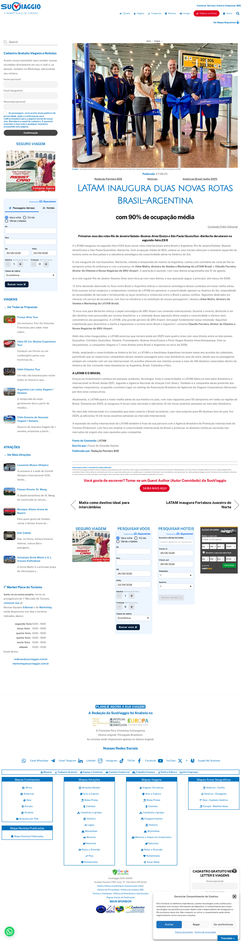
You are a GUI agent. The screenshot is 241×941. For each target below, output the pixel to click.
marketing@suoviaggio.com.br (31, 663)
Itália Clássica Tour (28, 369)
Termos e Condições (102, 893)
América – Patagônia (214, 793)
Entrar (229, 13)
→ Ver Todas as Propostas (20, 307)
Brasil (198, 179)
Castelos (90, 806)
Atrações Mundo (90, 787)
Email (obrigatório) (13, 90)
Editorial (28, 607)
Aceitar (169, 924)
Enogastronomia (153, 818)
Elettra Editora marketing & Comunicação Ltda (119, 886)
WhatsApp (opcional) (14, 101)
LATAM (102, 440)
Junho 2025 (210, 179)
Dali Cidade (24, 532)
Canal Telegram (67, 760)
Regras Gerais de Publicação (120, 897)
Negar (196, 924)
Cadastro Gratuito (67, 772)
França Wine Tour (27, 317)
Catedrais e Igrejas (91, 812)
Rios (90, 855)
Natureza (90, 843)
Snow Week (152, 862)
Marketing (45, 607)
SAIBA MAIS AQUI (155, 488)
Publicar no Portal (208, 13)
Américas (188, 179)
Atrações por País (28, 818)
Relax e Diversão (90, 849)
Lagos (90, 824)
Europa (28, 806)
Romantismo (90, 862)
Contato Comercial (119, 772)
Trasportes (156, 13)
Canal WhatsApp (38, 760)
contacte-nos (11, 602)
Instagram (111, 760)
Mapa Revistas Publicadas (28, 836)
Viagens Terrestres (152, 787)
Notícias (152, 179)
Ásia (28, 800)
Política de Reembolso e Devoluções (131, 893)
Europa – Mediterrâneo (215, 806)
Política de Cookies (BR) (132, 890)
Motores (90, 837)
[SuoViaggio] (20, 9)
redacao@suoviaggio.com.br (31, 659)
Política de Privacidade (108, 890)
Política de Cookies (184, 932)
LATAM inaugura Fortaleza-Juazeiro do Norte (195, 504)
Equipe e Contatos (92, 772)
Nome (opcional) (12, 79)
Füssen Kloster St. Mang (32, 489)
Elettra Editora (168, 772)
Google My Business (208, 760)
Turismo (126, 13)
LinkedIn (91, 760)
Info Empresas (190, 772)
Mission (47, 772)
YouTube (171, 760)
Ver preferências (223, 924)
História (90, 818)
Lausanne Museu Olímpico (33, 465)
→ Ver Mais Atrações (17, 454)
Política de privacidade (205, 932)
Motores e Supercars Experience (152, 837)
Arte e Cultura (90, 793)
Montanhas (90, 831)
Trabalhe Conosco (145, 772)
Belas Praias (91, 800)
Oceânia (28, 812)
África (28, 787)
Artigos (186, 13)
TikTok (131, 760)
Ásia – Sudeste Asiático (215, 800)
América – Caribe (215, 787)
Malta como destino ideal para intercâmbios (104, 504)
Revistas (172, 13)
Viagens (140, 13)
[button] (234, 896)
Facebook (150, 760)
